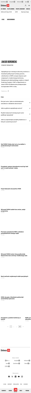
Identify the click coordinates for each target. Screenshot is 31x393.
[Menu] (29, 5)
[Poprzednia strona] (8, 327)
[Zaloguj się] (25, 5)
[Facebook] (9, 376)
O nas (3, 19)
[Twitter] (12, 376)
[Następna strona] (23, 327)
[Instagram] (22, 376)
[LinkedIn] (15, 376)
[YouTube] (18, 376)
